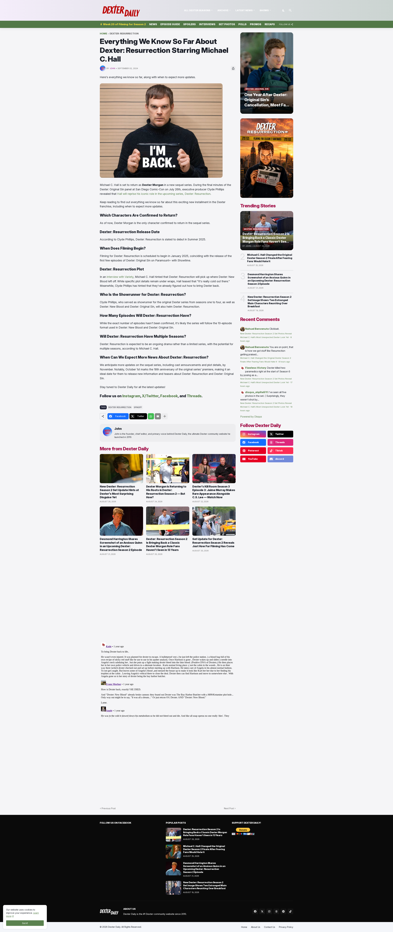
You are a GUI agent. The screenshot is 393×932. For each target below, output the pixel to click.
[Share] (233, 68)
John (118, 429)
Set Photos (227, 24)
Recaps (270, 24)
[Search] (290, 10)
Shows (264, 10)
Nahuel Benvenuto (257, 328)
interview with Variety (120, 276)
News (153, 24)
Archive (222, 10)
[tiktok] (290, 911)
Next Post (229, 808)
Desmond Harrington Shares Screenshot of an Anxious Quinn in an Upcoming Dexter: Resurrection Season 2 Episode (121, 544)
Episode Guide (170, 24)
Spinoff (138, 407)
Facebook (169, 396)
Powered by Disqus (251, 416)
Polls (242, 24)
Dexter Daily (114, 927)
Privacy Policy (286, 927)
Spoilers (189, 24)
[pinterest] (283, 911)
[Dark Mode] (283, 10)
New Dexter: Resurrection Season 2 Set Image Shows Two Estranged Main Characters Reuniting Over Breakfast (269, 301)
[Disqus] (168, 679)
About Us (255, 927)
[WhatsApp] (151, 416)
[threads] (276, 911)
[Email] (158, 416)
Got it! (25, 923)
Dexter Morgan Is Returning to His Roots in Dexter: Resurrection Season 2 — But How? (166, 492)
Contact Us (269, 927)
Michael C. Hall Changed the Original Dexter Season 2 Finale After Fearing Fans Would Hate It (269, 258)
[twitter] (262, 911)
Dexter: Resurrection (124, 33)
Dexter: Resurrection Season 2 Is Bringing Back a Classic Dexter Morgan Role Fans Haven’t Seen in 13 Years (166, 544)
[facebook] (255, 911)
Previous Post (109, 808)
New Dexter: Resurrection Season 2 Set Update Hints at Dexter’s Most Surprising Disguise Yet (119, 492)
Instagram (131, 396)
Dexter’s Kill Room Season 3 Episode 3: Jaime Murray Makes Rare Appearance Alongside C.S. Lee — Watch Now (213, 492)
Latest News (244, 10)
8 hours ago (284, 362)
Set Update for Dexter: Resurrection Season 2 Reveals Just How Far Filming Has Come (213, 542)
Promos (255, 24)
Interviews (207, 24)
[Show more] (165, 416)
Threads (194, 396)
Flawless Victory (255, 367)
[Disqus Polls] (167, 599)
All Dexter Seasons (197, 10)
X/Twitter (150, 396)
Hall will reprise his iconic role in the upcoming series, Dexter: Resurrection (163, 193)
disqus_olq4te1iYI (256, 392)
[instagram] (269, 911)
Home (103, 33)
